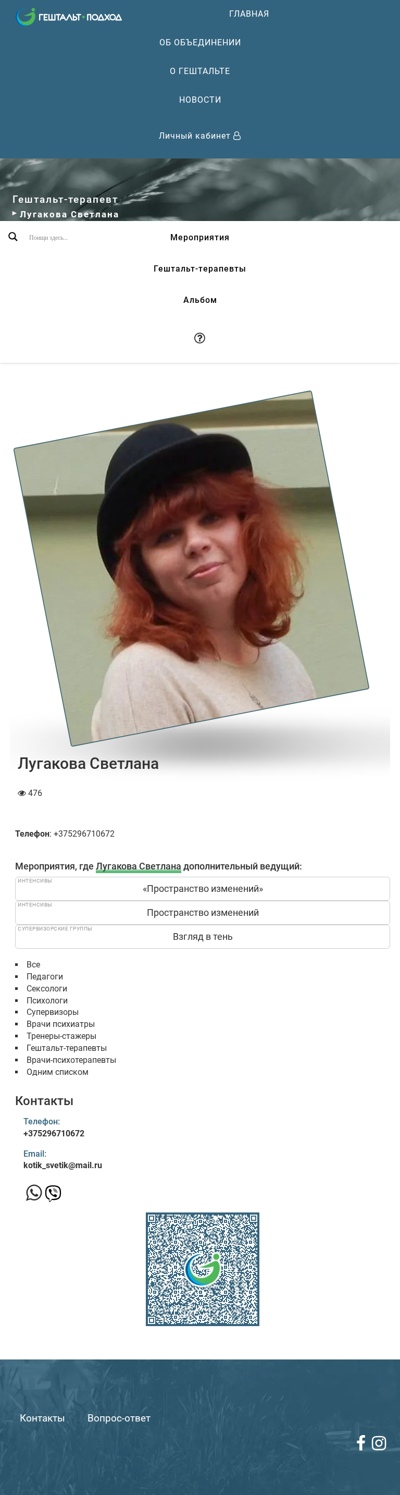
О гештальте (200, 71)
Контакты (42, 1418)
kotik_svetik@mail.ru (62, 1165)
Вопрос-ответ (119, 1418)
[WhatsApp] (34, 1193)
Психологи (47, 1001)
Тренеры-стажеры (61, 1036)
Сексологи (47, 989)
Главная (249, 14)
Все (33, 965)
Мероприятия (200, 237)
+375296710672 (53, 1133)
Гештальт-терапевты (200, 269)
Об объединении (200, 42)
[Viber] (53, 1197)
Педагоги (45, 977)
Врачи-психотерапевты (71, 1060)
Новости (200, 100)
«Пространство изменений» (203, 888)
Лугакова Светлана (138, 866)
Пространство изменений (203, 912)
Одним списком (58, 1072)
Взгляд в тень (203, 936)
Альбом (200, 300)
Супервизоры (53, 1012)
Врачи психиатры (61, 1024)
